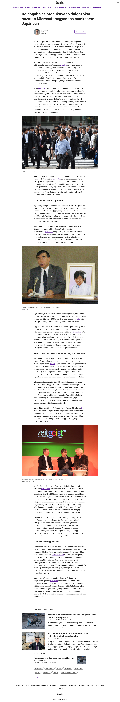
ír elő (58, 316)
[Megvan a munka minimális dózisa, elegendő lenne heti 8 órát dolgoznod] (33, 621)
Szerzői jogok (29, 685)
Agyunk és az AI (86, 7)
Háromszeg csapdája (74, 7)
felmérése (54, 581)
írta (82, 408)
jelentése (41, 88)
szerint (77, 319)
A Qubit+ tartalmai (18, 7)
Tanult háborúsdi (47, 7)
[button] (39, 668)
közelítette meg (58, 555)
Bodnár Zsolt (44, 30)
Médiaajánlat (64, 685)
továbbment (45, 489)
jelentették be (77, 332)
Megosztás (81, 32)
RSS (92, 685)
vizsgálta (63, 65)
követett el (49, 232)
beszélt (52, 364)
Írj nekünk (60, 688)
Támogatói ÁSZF (84, 685)
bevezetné (57, 179)
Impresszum (19, 685)
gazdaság (44, 33)
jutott (71, 530)
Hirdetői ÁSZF (73, 685)
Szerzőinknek (99, 685)
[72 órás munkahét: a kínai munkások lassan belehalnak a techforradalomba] (33, 641)
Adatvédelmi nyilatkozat (41, 685)
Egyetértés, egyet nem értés (33, 7)
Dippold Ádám (51, 619)
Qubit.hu (50, 638)
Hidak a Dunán (97, 7)
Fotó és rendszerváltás (60, 7)
